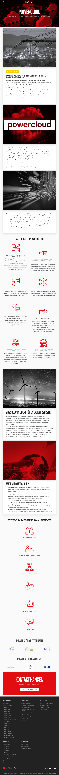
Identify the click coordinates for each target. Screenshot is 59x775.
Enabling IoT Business (27, 717)
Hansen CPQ (7, 717)
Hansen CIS (6, 707)
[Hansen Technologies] (9, 768)
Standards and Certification (10, 754)
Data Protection (44, 709)
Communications (7, 721)
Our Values (6, 748)
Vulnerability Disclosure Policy (43, 773)
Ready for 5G (25, 715)
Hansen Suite (6, 703)
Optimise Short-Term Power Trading (29, 709)
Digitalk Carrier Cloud (9, 737)
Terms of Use (28, 773)
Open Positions (25, 746)
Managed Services (44, 707)
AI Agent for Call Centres (28, 705)
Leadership (6, 750)
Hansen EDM (7, 711)
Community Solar (26, 707)
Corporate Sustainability (9, 757)
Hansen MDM (7, 709)
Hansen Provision (8, 731)
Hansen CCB (7, 729)
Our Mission (6, 746)
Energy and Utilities (7, 705)
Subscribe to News (52, 773)
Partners (5, 761)
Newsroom (5, 763)
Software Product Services (46, 703)
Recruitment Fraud (26, 748)
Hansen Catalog (7, 715)
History (5, 752)
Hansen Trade (7, 713)
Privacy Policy (34, 773)
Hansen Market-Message (10, 719)
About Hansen (6, 744)
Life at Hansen (25, 744)
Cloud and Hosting (44, 705)
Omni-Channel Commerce (28, 720)
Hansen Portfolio (8, 733)
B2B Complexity (26, 718)
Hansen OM (6, 727)
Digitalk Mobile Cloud (9, 735)
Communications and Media (28, 713)
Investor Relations (7, 759)
